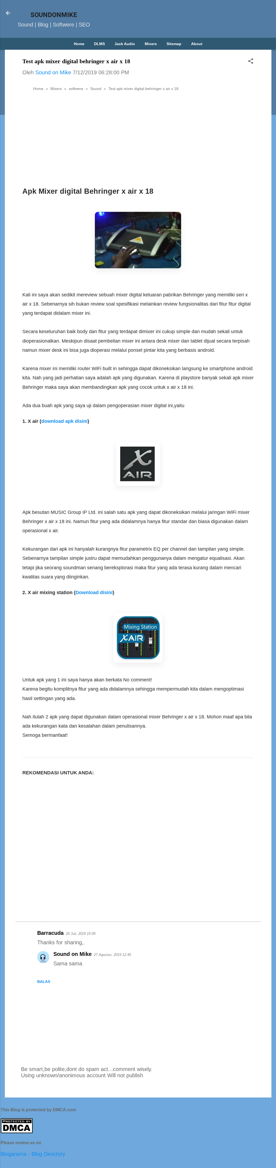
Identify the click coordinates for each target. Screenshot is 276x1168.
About (196, 44)
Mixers (151, 44)
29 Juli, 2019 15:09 (80, 934)
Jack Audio (125, 44)
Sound (95, 88)
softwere (76, 88)
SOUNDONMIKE (53, 15)
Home (79, 44)
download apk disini (64, 421)
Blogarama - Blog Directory (33, 1154)
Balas (43, 981)
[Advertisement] (138, 136)
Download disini (94, 592)
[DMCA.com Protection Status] (17, 1131)
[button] (250, 62)
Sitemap (174, 44)
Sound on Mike (72, 954)
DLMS (99, 44)
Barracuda (50, 933)
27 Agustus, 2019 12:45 (112, 955)
